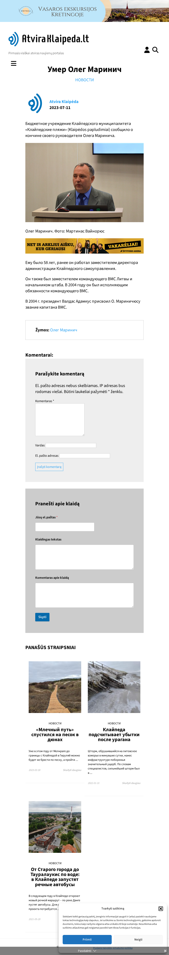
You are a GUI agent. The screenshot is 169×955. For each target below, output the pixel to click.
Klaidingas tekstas (48, 540)
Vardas (40, 445)
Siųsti (42, 617)
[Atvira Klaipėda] (48, 45)
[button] (161, 909)
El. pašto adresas (47, 455)
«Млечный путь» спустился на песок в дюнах (55, 734)
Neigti (138, 939)
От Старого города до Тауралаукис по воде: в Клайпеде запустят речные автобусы (55, 877)
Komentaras (44, 401)
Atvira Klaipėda (64, 102)
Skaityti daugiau (72, 770)
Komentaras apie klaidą (52, 578)
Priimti (87, 939)
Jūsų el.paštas (46, 517)
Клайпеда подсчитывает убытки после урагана (114, 734)
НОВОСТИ (84, 80)
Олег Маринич (63, 330)
